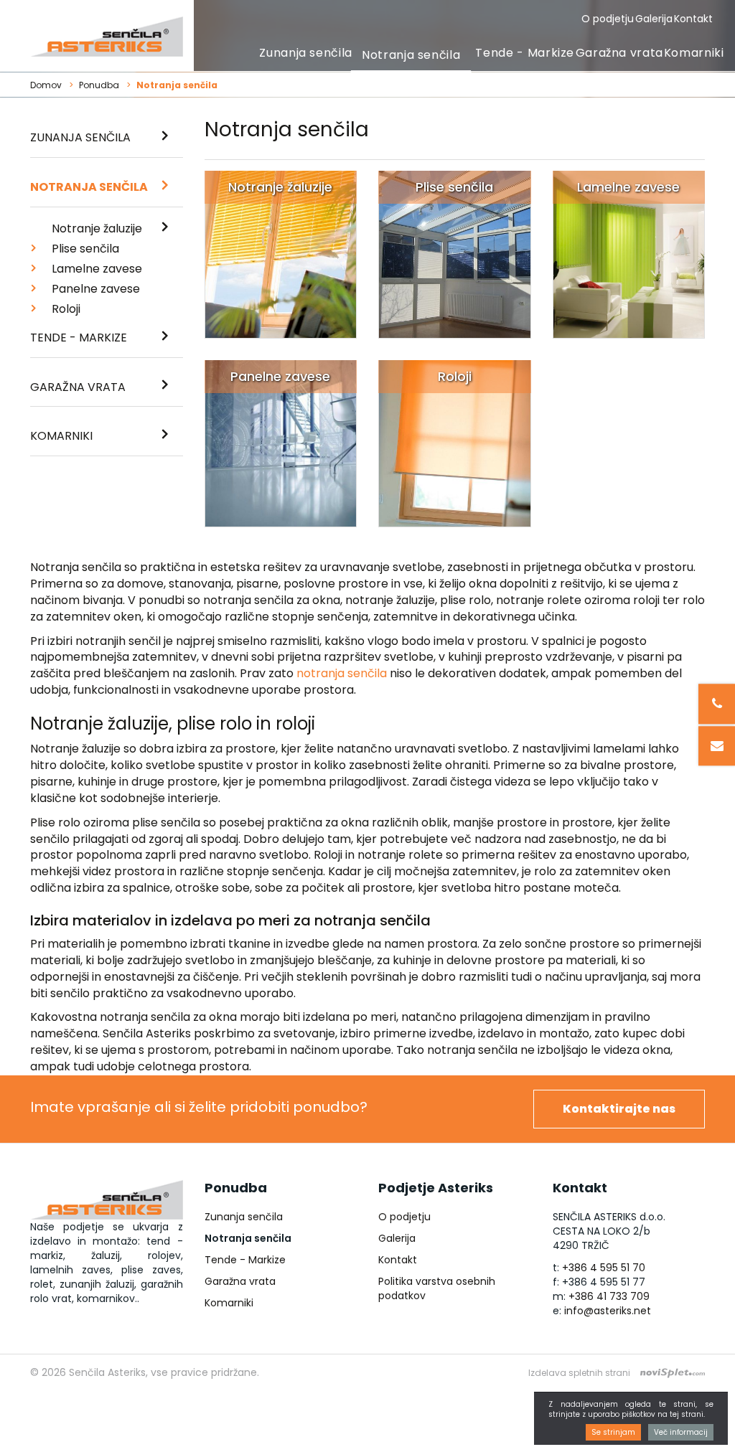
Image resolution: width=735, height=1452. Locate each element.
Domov (46, 85)
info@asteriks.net (607, 1311)
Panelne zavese (96, 288)
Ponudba (99, 85)
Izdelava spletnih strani (579, 1373)
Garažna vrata (619, 52)
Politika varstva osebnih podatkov (436, 1288)
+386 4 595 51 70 (603, 1267)
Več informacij (681, 1432)
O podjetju (607, 18)
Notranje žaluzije (97, 228)
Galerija (654, 18)
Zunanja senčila (305, 52)
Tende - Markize (524, 52)
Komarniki (694, 52)
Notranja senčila (411, 55)
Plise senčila (85, 248)
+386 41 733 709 (609, 1296)
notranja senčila (341, 673)
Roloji (66, 309)
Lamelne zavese (97, 268)
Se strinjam (613, 1432)
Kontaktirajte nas (619, 1108)
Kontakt (693, 18)
